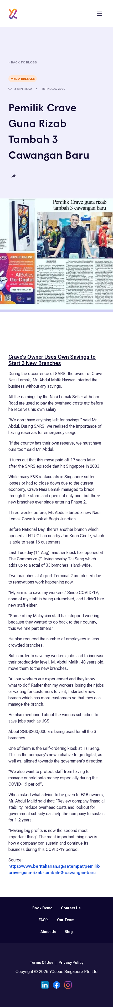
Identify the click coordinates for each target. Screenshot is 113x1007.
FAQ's (44, 920)
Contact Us (71, 908)
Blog (69, 932)
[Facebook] (56, 985)
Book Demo (42, 908)
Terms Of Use (41, 962)
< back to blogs (22, 62)
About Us (48, 932)
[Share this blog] (13, 176)
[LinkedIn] (45, 985)
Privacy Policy (71, 962)
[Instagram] (68, 985)
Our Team (65, 920)
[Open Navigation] (99, 13)
